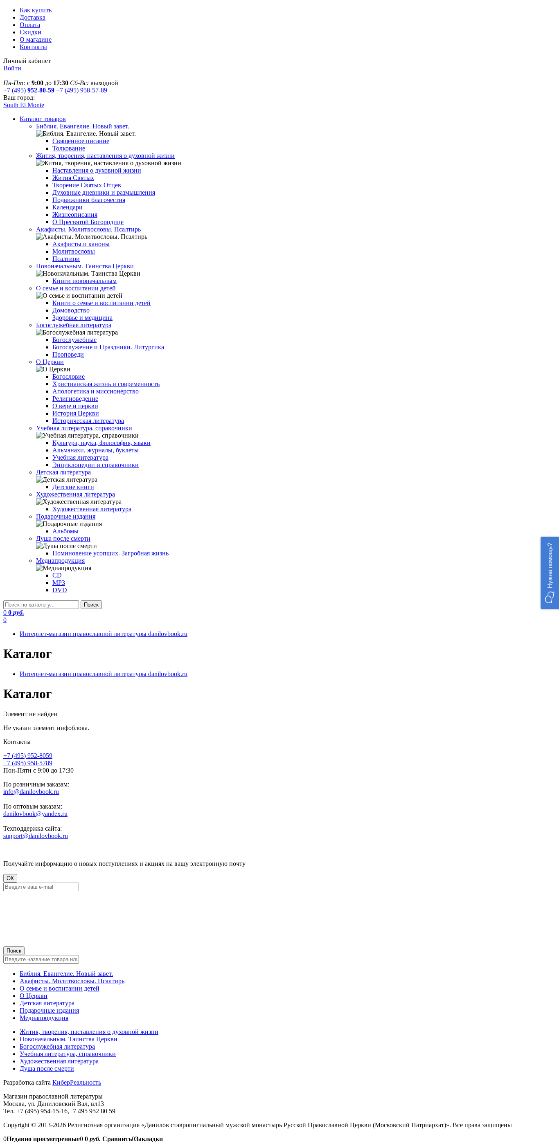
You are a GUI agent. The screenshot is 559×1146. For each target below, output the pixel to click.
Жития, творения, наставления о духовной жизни (89, 1031)
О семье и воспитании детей (59, 988)
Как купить (36, 10)
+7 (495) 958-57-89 (81, 90)
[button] (550, 573)
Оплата (30, 24)
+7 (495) (28, 90)
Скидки (30, 32)
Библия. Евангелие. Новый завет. (66, 973)
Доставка (32, 17)
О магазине (36, 39)
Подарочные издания (49, 1010)
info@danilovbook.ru (31, 791)
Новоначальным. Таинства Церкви (68, 1039)
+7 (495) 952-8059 (27, 755)
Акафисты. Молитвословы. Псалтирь (72, 980)
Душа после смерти (47, 1068)
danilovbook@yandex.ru (35, 813)
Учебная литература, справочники (68, 1053)
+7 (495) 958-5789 (27, 763)
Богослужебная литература (57, 1046)
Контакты (33, 46)
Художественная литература (59, 1061)
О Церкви (33, 995)
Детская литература (47, 1003)
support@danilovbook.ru (35, 835)
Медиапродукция (44, 1017)
